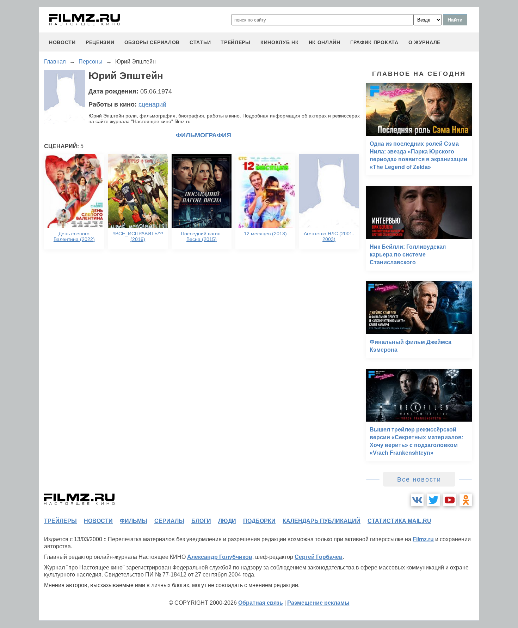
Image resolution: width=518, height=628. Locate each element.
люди (227, 521)
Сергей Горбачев (319, 557)
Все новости (419, 479)
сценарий (152, 104)
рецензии (100, 42)
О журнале (424, 42)
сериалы (169, 521)
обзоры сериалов (152, 42)
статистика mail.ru (399, 521)
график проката (374, 42)
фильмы (133, 521)
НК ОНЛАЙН (324, 42)
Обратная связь (260, 603)
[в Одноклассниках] (466, 500)
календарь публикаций (321, 521)
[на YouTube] (449, 500)
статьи (200, 42)
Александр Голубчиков (219, 557)
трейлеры (236, 42)
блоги (201, 521)
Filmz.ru (423, 539)
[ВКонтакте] (417, 500)
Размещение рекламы (318, 603)
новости (62, 42)
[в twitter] (433, 500)
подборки (259, 521)
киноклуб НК (279, 42)
